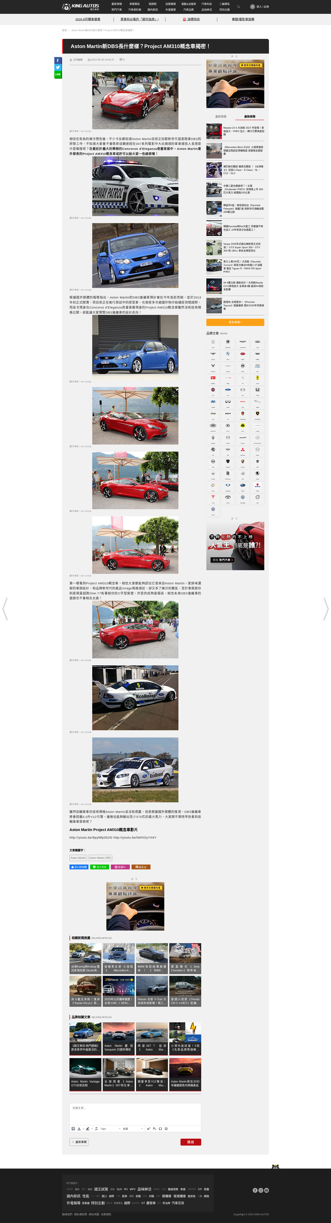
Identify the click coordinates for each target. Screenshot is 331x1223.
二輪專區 (224, 3)
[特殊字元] (160, 1129)
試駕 (164, 1189)
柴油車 (166, 1203)
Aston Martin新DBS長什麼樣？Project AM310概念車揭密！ (103, 30)
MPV (133, 1189)
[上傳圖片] (73, 1129)
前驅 (138, 1196)
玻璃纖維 (179, 1196)
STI (200, 1189)
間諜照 (153, 3)
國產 (98, 1196)
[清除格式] (96, 1129)
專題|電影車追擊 (243, 19)
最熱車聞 (249, 116)
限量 (206, 1189)
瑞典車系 (136, 1203)
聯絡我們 (67, 1214)
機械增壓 (173, 1189)
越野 (111, 1196)
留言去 (142, 867)
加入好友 (102, 867)
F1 (92, 1196)
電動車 (109, 1203)
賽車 (84, 1189)
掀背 (159, 1203)
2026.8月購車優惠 (87, 19)
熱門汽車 (117, 9)
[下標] (154, 1129)
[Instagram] (260, 1190)
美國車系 (118, 1203)
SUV (119, 1189)
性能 (85, 1196)
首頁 (64, 30)
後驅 (145, 1196)
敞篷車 (70, 1189)
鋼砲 (206, 1196)
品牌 (158, 1196)
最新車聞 (117, 3)
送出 (190, 1142)
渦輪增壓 (192, 1189)
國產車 (156, 1189)
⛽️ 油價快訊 (191, 19)
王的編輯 (78, 59)
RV (126, 1189)
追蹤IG (122, 867)
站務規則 (106, 1214)
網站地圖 (94, 1214)
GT (143, 1203)
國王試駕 (101, 1189)
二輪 (200, 1196)
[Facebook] (255, 1190)
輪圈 (90, 1189)
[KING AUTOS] (80, 7)
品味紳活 (207, 9)
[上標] (149, 1129)
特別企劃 (224, 9)
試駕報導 (171, 3)
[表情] (166, 1129)
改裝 (112, 1189)
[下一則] (326, 609)
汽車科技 (207, 3)
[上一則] (5, 609)
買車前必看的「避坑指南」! (140, 19)
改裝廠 (86, 1203)
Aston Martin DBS (100, 857)
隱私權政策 (80, 1214)
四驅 (151, 1196)
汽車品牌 (188, 9)
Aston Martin (78, 857)
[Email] (266, 1190)
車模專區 (134, 3)
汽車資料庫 (134, 9)
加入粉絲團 (80, 867)
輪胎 (77, 1189)
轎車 (131, 1196)
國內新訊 (153, 9)
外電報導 (171, 9)
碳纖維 (166, 1196)
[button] (80, 1129)
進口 (104, 1196)
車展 (182, 1189)
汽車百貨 (178, 1203)
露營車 (151, 1203)
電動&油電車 (188, 3)
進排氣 (191, 1196)
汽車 (118, 1196)
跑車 (124, 1196)
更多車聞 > (235, 322)
